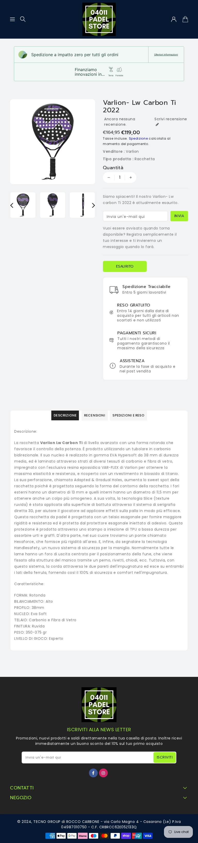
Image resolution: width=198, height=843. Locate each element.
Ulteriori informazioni (166, 54)
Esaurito (125, 266)
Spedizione (138, 138)
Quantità (113, 167)
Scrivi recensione (170, 119)
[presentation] (11, 205)
